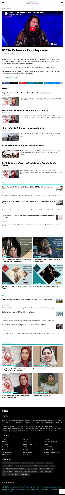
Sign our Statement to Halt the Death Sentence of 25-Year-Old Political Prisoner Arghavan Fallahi (27, 188)
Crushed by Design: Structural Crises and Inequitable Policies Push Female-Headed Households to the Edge (28, 216)
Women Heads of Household (10, 474)
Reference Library (28, 452)
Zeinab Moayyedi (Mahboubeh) (41, 396)
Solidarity (25, 455)
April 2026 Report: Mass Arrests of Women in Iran (47, 286)
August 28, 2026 (6, 305)
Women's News (48, 455)
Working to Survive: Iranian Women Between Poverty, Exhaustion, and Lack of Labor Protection (27, 299)
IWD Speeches (6, 455)
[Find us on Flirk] (8, 483)
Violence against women (30, 471)
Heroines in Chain (7, 449)
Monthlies (6, 256)
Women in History (49, 447)
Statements (47, 439)
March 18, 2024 (5, 54)
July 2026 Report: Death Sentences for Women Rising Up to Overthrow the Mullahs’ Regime (16, 260)
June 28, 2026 (6, 167)
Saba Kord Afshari (8, 471)
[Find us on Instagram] (11, 483)
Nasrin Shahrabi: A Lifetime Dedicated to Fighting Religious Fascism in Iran (25, 110)
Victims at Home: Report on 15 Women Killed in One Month (18, 312)
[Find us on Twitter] (4, 483)
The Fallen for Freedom (10, 365)
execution (31, 463)
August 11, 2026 (6, 130)
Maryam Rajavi (27, 442)
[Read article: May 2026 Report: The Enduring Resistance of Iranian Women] (17, 274)
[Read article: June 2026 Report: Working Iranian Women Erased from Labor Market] (48, 247)
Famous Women (6, 447)
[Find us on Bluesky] (13, 483)
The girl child (18, 471)
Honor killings (19, 466)
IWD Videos (9, 8)
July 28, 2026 (5, 148)
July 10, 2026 (5, 192)
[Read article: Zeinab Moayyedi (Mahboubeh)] (48, 383)
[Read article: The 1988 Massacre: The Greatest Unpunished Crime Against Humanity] (10, 154)
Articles (4, 442)
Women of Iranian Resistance (52, 452)
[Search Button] (62, 2)
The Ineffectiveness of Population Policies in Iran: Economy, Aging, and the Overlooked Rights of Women (28, 202)
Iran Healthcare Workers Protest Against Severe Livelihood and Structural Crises (24, 325)
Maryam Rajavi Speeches (30, 444)
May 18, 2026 (5, 221)
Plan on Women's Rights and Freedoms (13, 468)
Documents (5, 444)
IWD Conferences (7, 452)
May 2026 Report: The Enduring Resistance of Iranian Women (16, 287)
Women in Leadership (50, 449)
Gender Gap (48, 463)
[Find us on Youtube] (6, 483)
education (24, 463)
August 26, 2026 (6, 318)
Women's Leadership (11, 77)
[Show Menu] (3, 2)
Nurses (52, 466)
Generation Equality (8, 466)
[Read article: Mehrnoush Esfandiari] (48, 356)
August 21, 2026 (6, 95)
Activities (4, 439)
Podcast (25, 449)
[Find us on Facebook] (2, 483)
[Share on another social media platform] (61, 83)
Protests (42, 468)
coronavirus (16, 463)
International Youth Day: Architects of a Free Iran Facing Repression (23, 128)
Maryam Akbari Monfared (41, 466)
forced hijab (40, 463)
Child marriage (7, 463)
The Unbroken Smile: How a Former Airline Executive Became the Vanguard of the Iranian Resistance (29, 164)
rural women (49, 468)
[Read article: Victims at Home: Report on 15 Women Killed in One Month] (59, 313)
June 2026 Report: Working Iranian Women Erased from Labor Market (46, 260)
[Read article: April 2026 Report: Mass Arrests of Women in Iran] (48, 274)
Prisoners (34, 468)
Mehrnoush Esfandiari (39, 369)
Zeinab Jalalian (24, 474)
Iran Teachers (29, 466)
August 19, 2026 (6, 112)
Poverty (28, 468)
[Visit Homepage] (32, 2)
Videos (46, 444)
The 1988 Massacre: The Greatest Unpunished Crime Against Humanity (23, 145)
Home (3, 8)
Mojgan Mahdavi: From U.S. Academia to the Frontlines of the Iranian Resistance (26, 93)
